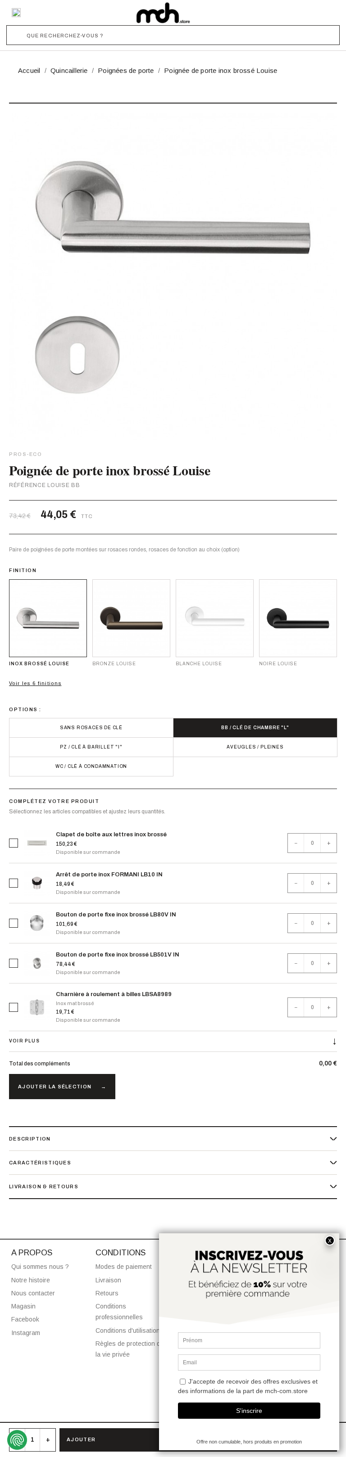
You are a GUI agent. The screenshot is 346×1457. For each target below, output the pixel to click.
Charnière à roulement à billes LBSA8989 (114, 994)
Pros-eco (25, 454)
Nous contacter (33, 1293)
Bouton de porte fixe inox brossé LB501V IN (117, 955)
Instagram (25, 1332)
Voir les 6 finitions (35, 683)
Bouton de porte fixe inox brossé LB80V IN (116, 914)
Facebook (25, 1319)
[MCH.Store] (163, 12)
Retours (107, 1293)
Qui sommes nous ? (40, 1266)
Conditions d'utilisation (128, 1330)
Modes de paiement (124, 1266)
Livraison (108, 1280)
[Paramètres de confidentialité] (17, 1440)
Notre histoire (30, 1280)
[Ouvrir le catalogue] (16, 13)
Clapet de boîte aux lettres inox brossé (111, 834)
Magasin (23, 1306)
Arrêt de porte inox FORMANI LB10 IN (109, 874)
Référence (27, 485)
